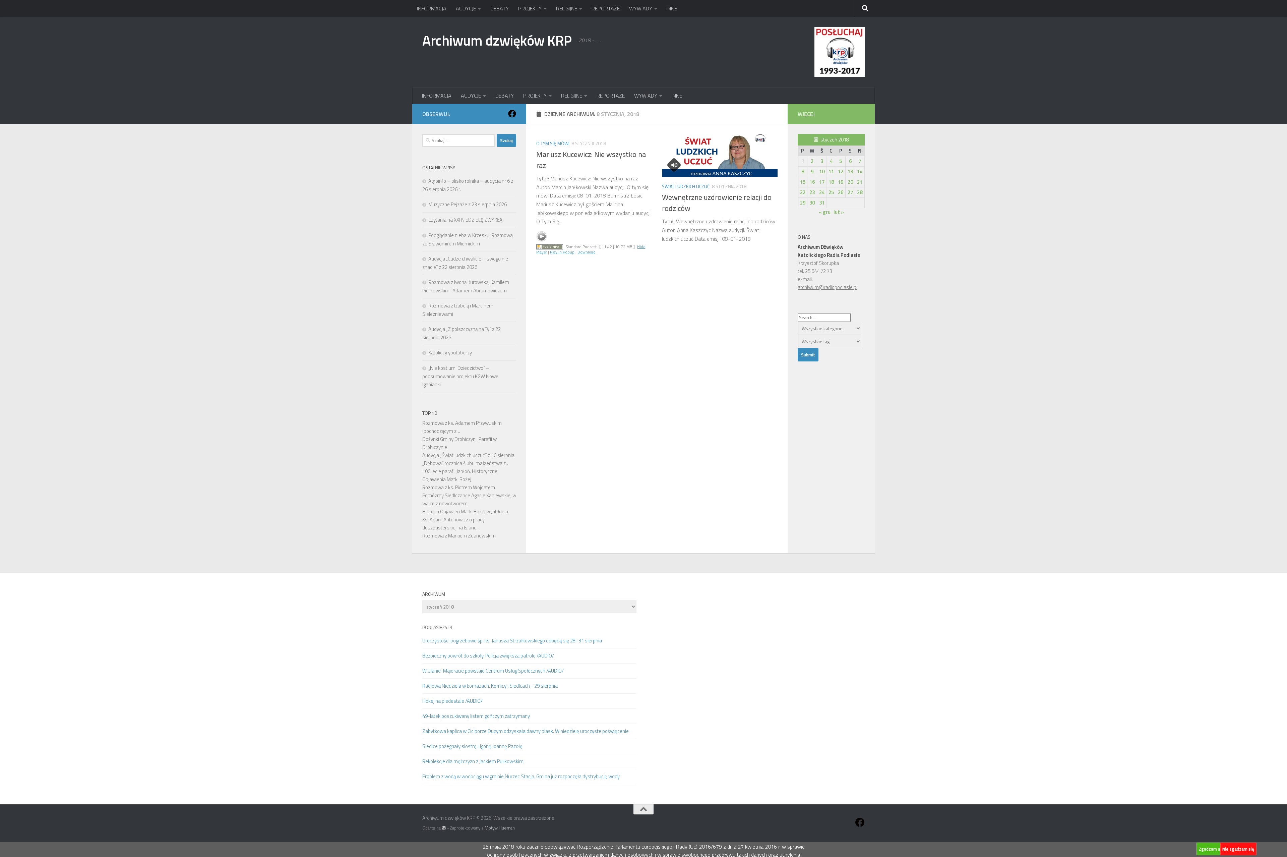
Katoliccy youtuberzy (450, 352)
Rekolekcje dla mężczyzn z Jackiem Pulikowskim (473, 761)
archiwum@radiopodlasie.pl (827, 287)
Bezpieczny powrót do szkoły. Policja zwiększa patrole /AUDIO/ (488, 656)
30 (812, 203)
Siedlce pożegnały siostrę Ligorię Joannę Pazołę (472, 746)
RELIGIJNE (566, 8)
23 (812, 192)
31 (821, 203)
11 (831, 171)
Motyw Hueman (500, 827)
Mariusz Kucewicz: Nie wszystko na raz (591, 160)
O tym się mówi (552, 143)
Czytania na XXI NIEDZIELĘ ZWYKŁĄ (465, 220)
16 (812, 182)
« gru (825, 212)
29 (802, 203)
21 (859, 182)
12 (840, 171)
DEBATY (499, 8)
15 (802, 182)
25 (831, 192)
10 (821, 171)
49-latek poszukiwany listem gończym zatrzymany (476, 716)
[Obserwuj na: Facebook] (512, 114)
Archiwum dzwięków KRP (497, 40)
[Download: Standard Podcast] (549, 246)
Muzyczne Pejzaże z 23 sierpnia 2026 (467, 204)
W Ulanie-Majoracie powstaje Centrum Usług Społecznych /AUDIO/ (493, 671)
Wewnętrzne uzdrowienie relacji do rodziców (717, 202)
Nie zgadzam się (1238, 849)
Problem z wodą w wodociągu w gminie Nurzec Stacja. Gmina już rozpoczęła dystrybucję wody (521, 776)
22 (802, 192)
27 (850, 192)
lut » (839, 212)
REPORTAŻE (606, 8)
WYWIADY (640, 8)
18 (831, 182)
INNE (672, 8)
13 (850, 171)
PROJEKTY (530, 8)
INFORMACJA (431, 8)
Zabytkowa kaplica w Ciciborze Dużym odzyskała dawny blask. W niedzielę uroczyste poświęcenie (525, 731)
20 (850, 182)
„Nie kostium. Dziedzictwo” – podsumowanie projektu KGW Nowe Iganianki (460, 376)
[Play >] (541, 236)
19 (840, 182)
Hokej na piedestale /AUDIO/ (452, 701)
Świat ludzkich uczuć (686, 186)
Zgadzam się (1211, 849)
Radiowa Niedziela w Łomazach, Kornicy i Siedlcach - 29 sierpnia (490, 686)
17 (821, 182)
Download (586, 252)
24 (821, 192)
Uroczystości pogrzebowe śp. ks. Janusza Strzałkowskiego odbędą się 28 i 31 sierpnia (512, 640)
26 (840, 192)
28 (859, 192)
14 (859, 171)
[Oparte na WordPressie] (444, 828)
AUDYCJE (466, 8)
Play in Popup (562, 252)
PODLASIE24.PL (437, 627)
